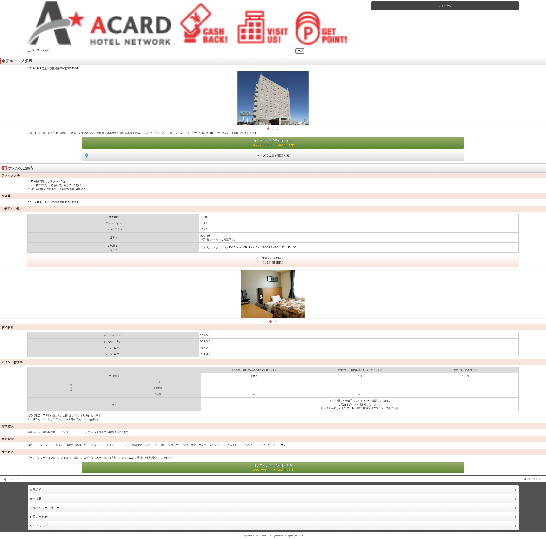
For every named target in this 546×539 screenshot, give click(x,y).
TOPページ (13, 479)
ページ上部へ (535, 479)
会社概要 (36, 498)
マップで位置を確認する (273, 155)
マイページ (445, 5)
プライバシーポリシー (45, 507)
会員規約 (36, 489)
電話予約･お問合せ (273, 260)
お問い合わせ (39, 516)
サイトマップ (39, 525)
